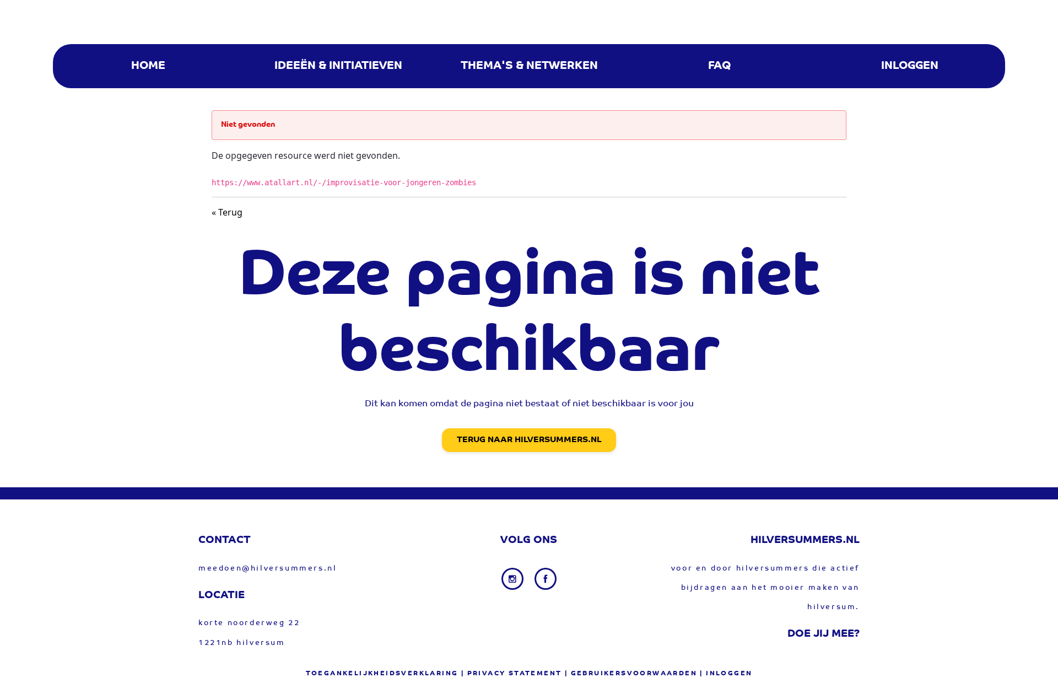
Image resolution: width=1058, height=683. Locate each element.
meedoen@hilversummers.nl (267, 568)
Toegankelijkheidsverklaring (382, 673)
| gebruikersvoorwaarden (631, 673)
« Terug (227, 212)
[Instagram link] (513, 578)
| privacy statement (511, 673)
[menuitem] (148, 66)
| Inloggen (726, 673)
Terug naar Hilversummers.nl (529, 440)
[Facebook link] (546, 578)
